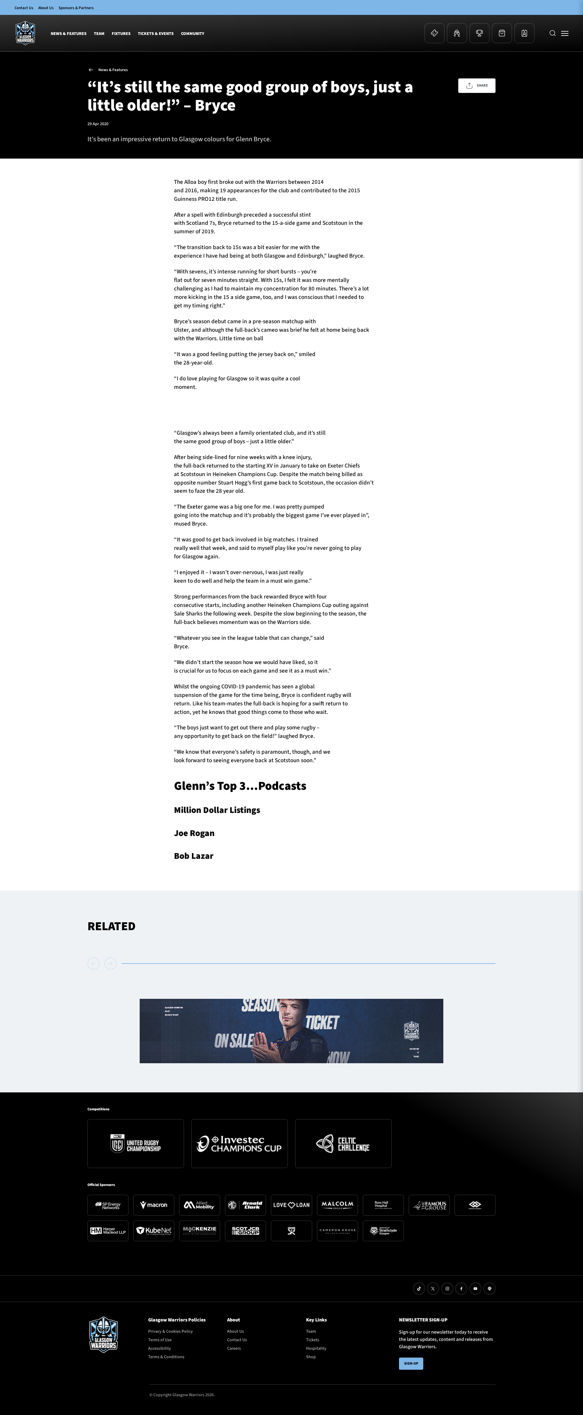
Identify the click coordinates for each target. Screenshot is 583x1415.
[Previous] (94, 964)
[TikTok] (419, 1289)
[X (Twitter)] (433, 1289)
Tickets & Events (156, 34)
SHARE (482, 85)
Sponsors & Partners (76, 8)
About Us (46, 8)
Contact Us (24, 8)
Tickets (312, 1340)
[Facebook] (461, 1289)
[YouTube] (475, 1289)
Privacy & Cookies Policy (170, 1331)
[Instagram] (447, 1289)
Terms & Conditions (166, 1357)
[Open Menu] (564, 33)
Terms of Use (160, 1340)
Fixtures (121, 34)
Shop (311, 1357)
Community (192, 34)
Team (99, 34)
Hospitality (316, 1348)
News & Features (69, 34)
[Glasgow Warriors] (25, 33)
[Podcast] (489, 1289)
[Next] (110, 964)
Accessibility (159, 1348)
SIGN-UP (411, 1363)
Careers (234, 1348)
